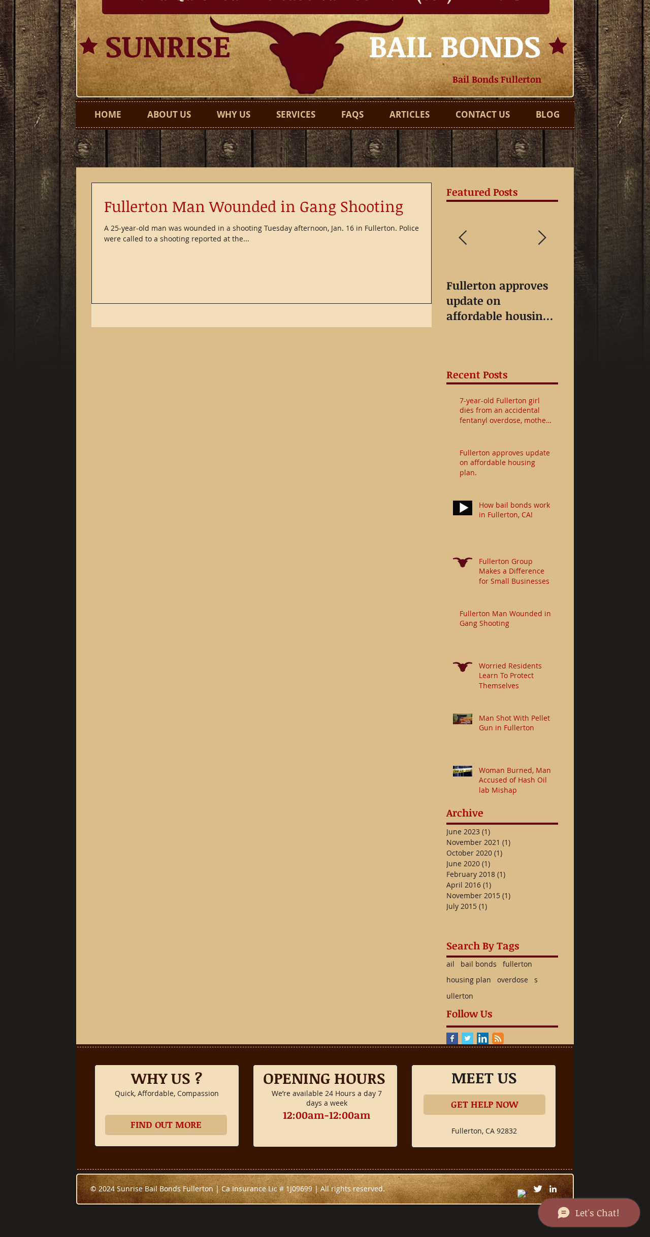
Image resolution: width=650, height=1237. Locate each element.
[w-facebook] (522, 1194)
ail (450, 964)
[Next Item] (541, 238)
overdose (512, 979)
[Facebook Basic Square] (452, 1038)
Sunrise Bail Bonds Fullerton (166, 1188)
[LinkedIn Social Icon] (483, 1038)
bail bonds (479, 964)
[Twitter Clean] (538, 1189)
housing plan (468, 979)
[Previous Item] (462, 238)
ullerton (459, 996)
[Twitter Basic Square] (467, 1038)
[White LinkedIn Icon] (553, 1189)
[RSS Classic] (498, 1038)
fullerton (517, 964)
